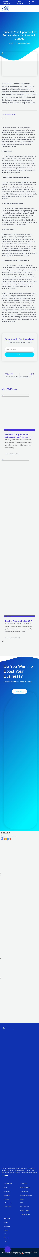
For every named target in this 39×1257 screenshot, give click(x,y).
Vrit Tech (27, 1253)
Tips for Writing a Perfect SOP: (18, 621)
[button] (7, 1249)
